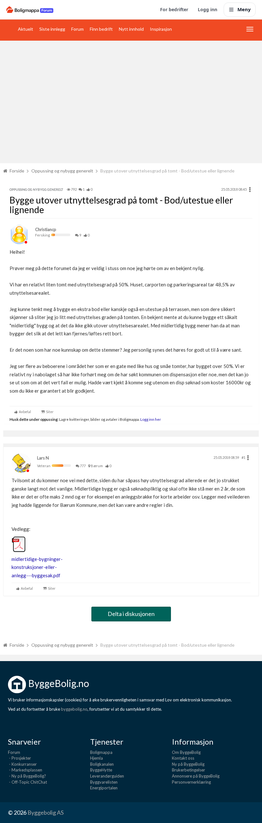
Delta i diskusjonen (131, 613)
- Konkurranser (22, 764)
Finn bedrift (101, 29)
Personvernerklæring (191, 782)
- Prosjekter (19, 758)
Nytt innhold (131, 29)
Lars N (43, 457)
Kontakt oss (183, 758)
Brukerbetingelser (188, 769)
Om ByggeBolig (186, 752)
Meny (244, 9)
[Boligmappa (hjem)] (29, 9)
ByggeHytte (101, 769)
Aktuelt (25, 29)
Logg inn (207, 9)
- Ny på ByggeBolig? (27, 776)
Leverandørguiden (107, 776)
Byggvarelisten (104, 782)
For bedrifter (174, 9)
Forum (77, 29)
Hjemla (96, 758)
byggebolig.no (74, 709)
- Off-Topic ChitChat (27, 782)
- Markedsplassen (25, 769)
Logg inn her (150, 419)
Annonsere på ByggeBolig (196, 776)
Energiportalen (104, 787)
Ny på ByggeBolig (188, 764)
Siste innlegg (52, 29)
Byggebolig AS (45, 812)
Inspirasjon (161, 29)
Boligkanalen (102, 764)
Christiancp (45, 229)
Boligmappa (101, 752)
